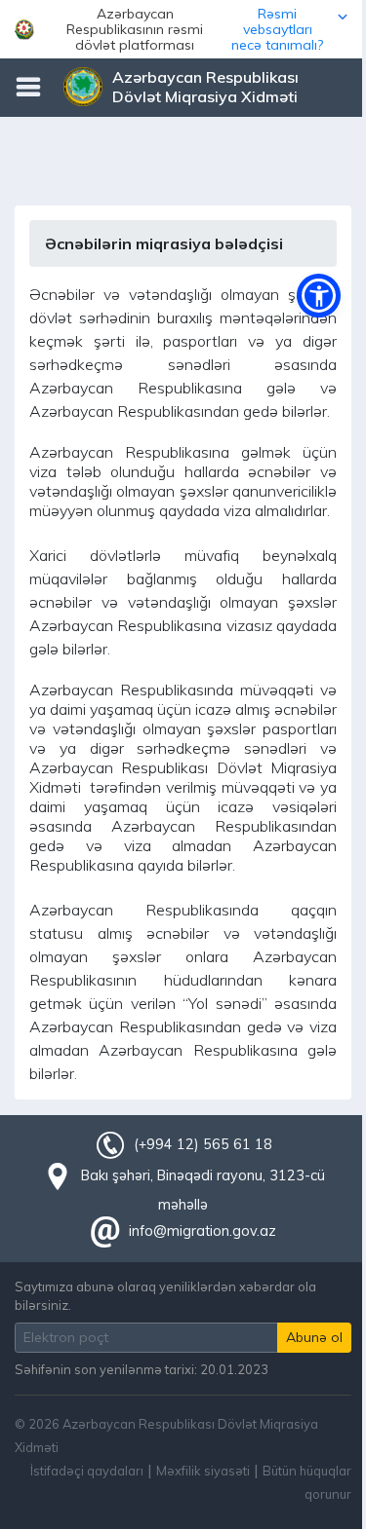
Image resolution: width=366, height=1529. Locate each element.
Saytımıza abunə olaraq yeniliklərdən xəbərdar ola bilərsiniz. (165, 1296)
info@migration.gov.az (202, 1231)
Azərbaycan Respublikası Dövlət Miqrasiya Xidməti (205, 86)
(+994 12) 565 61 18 (203, 1144)
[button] (183, 29)
